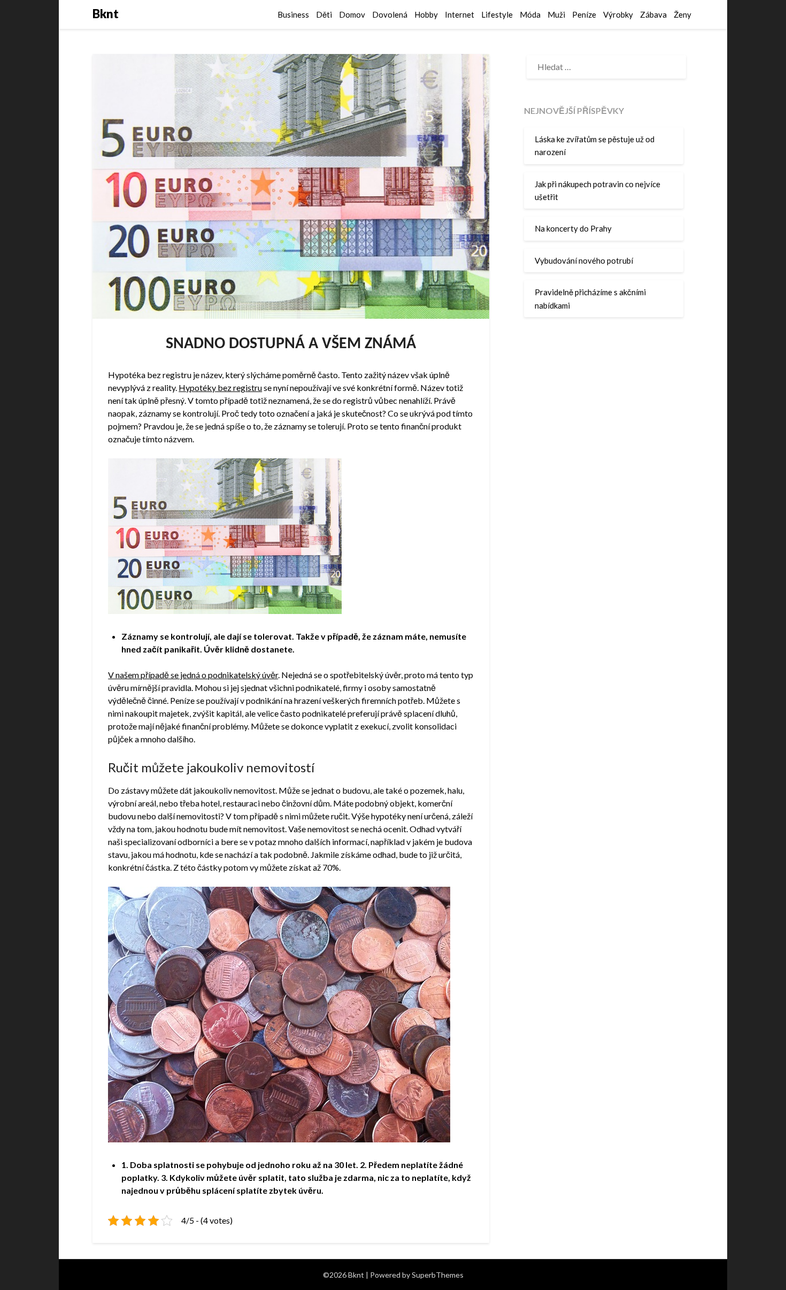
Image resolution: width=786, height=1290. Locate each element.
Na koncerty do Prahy (573, 228)
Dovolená (389, 14)
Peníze (584, 14)
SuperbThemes (438, 1274)
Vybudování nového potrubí (584, 260)
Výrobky (618, 14)
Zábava (653, 14)
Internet (459, 14)
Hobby (426, 14)
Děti (324, 14)
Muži (556, 14)
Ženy (682, 14)
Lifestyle (497, 14)
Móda (530, 14)
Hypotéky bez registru (220, 387)
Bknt (106, 13)
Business (293, 14)
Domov (352, 14)
